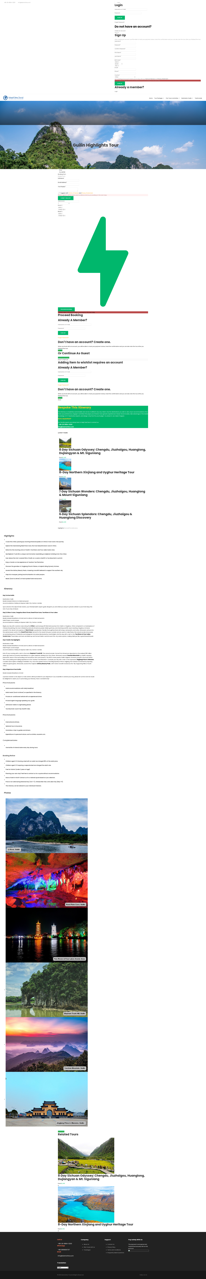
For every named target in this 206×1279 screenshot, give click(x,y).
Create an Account (120, 31)
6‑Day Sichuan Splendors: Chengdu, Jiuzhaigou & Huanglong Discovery (95, 516)
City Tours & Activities (172, 98)
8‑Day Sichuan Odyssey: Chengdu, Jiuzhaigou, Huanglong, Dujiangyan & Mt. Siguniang (102, 451)
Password (117, 13)
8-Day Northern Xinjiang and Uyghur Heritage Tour (96, 472)
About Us (86, 1244)
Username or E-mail (64, 324)
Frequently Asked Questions (115, 1253)
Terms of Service (150, 79)
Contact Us (110, 1244)
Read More (61, 1131)
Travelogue (87, 1250)
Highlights (61, 528)
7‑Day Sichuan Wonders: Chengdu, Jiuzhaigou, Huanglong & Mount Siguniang (102, 493)
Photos (71, 528)
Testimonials (198, 98)
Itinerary (66, 528)
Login (116, 91)
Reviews (75, 528)
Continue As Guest (63, 357)
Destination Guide (186, 98)
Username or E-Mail (120, 9)
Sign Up (60, 350)
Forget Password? (119, 22)
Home (151, 98)
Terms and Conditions (114, 1250)
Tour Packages (158, 98)
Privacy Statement (163, 79)
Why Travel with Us (89, 1247)
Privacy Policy (111, 1247)
